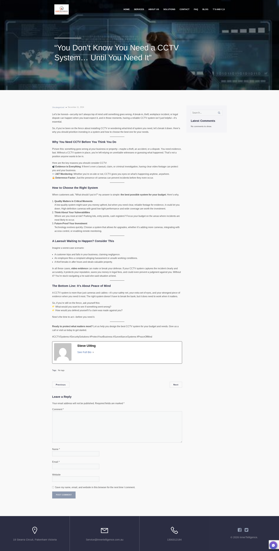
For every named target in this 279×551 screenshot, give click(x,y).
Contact (184, 9)
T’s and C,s (219, 9)
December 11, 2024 (76, 107)
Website (56, 474)
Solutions (169, 9)
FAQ (196, 9)
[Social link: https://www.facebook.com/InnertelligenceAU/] (240, 530)
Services (139, 9)
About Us (153, 9)
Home (127, 9)
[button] (273, 545)
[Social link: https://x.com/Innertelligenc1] (247, 530)
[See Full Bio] (93, 352)
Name (56, 449)
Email (56, 462)
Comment (58, 409)
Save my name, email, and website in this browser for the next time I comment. (95, 487)
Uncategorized (58, 107)
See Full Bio (84, 352)
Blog (205, 9)
